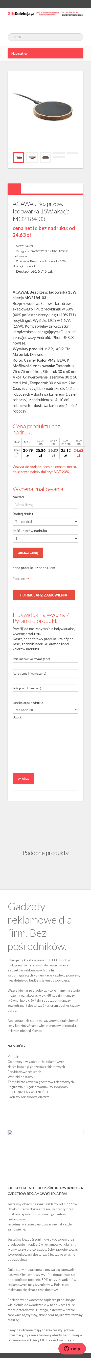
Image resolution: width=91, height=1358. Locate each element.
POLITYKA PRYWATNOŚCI (28, 1092)
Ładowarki (20, 256)
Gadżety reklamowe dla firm (28, 1097)
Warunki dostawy (20, 1077)
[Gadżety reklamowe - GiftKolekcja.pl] (45, 18)
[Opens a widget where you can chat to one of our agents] (72, 1349)
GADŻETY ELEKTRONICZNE (50, 251)
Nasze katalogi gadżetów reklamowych (36, 1067)
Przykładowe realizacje (24, 1072)
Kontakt (13, 1057)
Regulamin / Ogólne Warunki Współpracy (38, 1087)
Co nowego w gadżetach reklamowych (36, 1062)
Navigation (19, 53)
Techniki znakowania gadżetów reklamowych (41, 1082)
